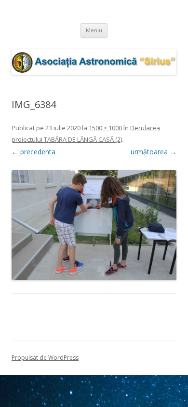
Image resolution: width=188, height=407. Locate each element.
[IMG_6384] (94, 225)
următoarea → (153, 151)
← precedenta (33, 151)
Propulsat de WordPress (45, 357)
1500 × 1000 (105, 127)
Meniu (94, 30)
